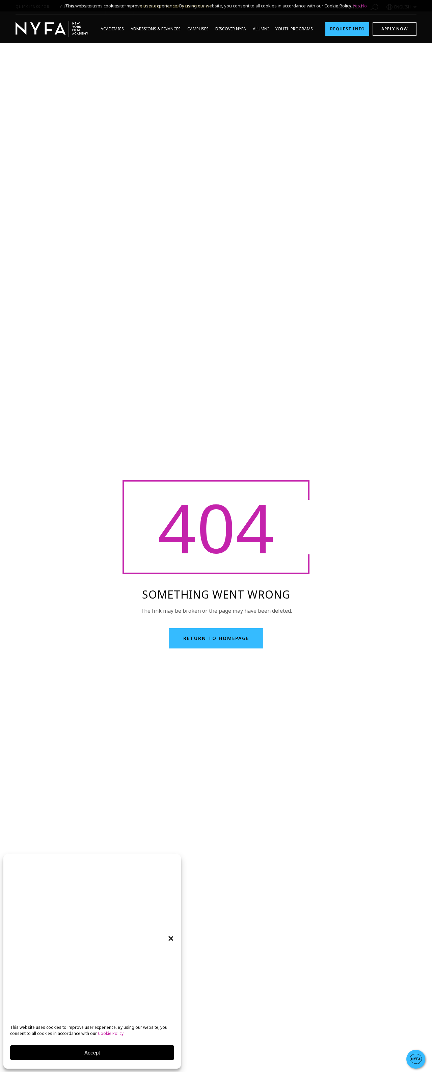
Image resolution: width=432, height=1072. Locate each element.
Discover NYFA (230, 29)
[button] (170, 938)
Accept (92, 1052)
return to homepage (216, 638)
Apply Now (394, 29)
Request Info (347, 29)
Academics (112, 29)
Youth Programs (294, 29)
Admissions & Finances (156, 29)
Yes (356, 6)
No (364, 6)
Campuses (198, 29)
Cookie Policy (111, 1033)
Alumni (261, 29)
